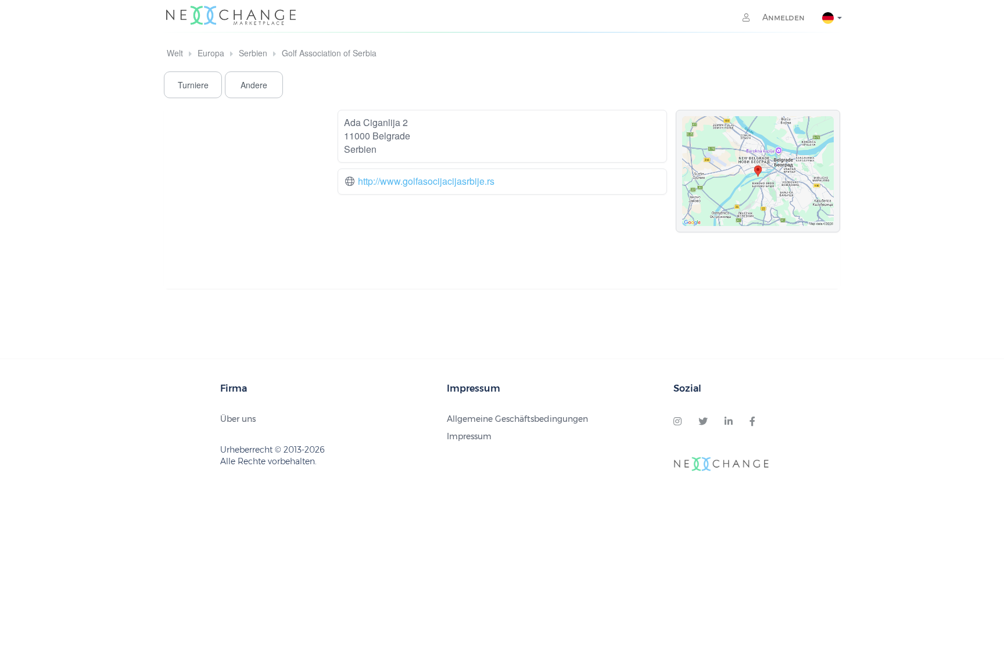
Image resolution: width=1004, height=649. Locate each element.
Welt (175, 53)
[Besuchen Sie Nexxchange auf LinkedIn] (729, 422)
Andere (254, 85)
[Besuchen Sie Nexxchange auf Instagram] (677, 422)
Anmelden (782, 17)
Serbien (253, 53)
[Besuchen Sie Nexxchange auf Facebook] (752, 422)
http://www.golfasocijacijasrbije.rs (426, 181)
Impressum (469, 436)
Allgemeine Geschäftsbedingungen (517, 419)
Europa (211, 53)
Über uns (238, 419)
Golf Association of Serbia (329, 53)
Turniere (193, 85)
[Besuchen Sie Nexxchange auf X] (703, 422)
